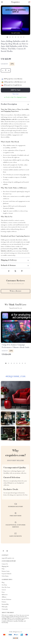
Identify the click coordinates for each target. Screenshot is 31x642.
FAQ (3, 569)
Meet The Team (6, 587)
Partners (4, 602)
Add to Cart (15, 90)
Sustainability (5, 604)
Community (5, 609)
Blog (3, 582)
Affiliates (4, 597)
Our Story (4, 585)
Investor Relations (6, 599)
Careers (4, 589)
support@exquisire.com (8, 558)
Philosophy (4, 606)
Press (3, 592)
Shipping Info (5, 566)
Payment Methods (6, 573)
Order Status (5, 576)
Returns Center (6, 571)
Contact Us (5, 564)
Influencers (4, 594)
